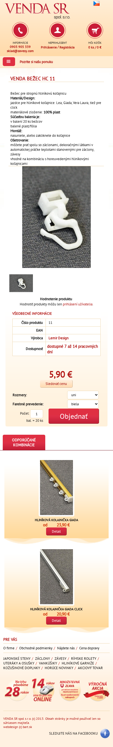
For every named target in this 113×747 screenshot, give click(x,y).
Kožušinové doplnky (21, 668)
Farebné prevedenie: (28, 404)
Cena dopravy (89, 648)
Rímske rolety (83, 658)
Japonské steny (16, 658)
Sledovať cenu (56, 383)
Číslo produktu (32, 322)
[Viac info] (17, 700)
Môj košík (94, 43)
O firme (9, 648)
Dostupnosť (34, 348)
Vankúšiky (48, 663)
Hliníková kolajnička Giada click (56, 609)
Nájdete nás (66, 648)
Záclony (42, 658)
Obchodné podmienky (35, 648)
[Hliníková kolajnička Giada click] (56, 576)
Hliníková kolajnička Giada (56, 520)
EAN (39, 330)
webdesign (10, 727)
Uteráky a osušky (18, 663)
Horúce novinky (59, 668)
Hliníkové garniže (78, 663)
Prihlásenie (49, 47)
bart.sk (27, 727)
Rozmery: (20, 395)
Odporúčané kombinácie (24, 442)
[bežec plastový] (21, 283)
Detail (56, 531)
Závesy (60, 658)
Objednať (74, 416)
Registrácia (67, 47)
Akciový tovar (90, 668)
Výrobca (37, 338)
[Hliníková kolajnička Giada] (56, 487)
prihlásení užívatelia (77, 304)
